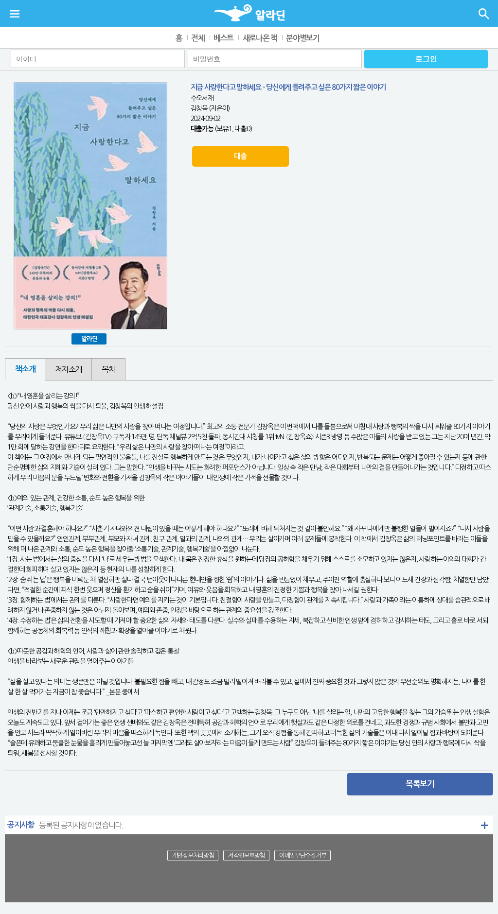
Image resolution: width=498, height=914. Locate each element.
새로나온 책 (260, 38)
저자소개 (68, 369)
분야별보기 (303, 38)
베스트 (223, 38)
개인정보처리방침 (193, 855)
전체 (197, 38)
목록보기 (420, 784)
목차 (108, 369)
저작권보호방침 (246, 855)
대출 (240, 156)
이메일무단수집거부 (302, 855)
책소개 (25, 369)
